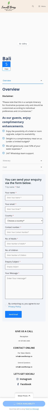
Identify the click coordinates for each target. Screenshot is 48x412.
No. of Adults (11, 238)
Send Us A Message (32, 409)
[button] (33, 6)
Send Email (13, 314)
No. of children (11, 250)
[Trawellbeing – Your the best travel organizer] (8, 6)
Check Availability (26, 403)
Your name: (11, 192)
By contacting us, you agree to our (24, 305)
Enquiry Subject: (13, 261)
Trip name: (10, 187)
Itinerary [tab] (6, 160)
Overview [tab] (7, 80)
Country (9, 215)
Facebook (25, 384)
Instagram (26, 379)
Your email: (10, 204)
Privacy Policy (14, 306)
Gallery (24, 44)
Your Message (12, 273)
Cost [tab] (5, 167)
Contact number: (13, 227)
